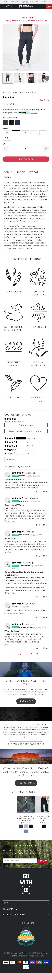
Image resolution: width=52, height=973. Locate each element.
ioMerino (15, 953)
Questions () (24, 466)
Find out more (26, 783)
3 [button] (26, 654)
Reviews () (10, 466)
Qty (4, 144)
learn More (26, 701)
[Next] (48, 815)
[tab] (8, 172)
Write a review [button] (26, 425)
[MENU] (1, 6)
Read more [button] (9, 521)
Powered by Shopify (35, 956)
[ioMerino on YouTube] (33, 923)
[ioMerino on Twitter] (28, 923)
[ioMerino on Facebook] (19, 923)
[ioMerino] (26, 6)
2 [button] (20, 654)
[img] (17, 473)
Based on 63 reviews (14, 421)
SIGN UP (43, 861)
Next (31, 18)
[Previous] (3, 815)
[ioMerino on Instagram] (23, 923)
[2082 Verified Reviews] (26, 946)
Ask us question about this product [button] (26, 431)
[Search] (42, 6)
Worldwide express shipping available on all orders (26, 1)
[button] (8, 78)
